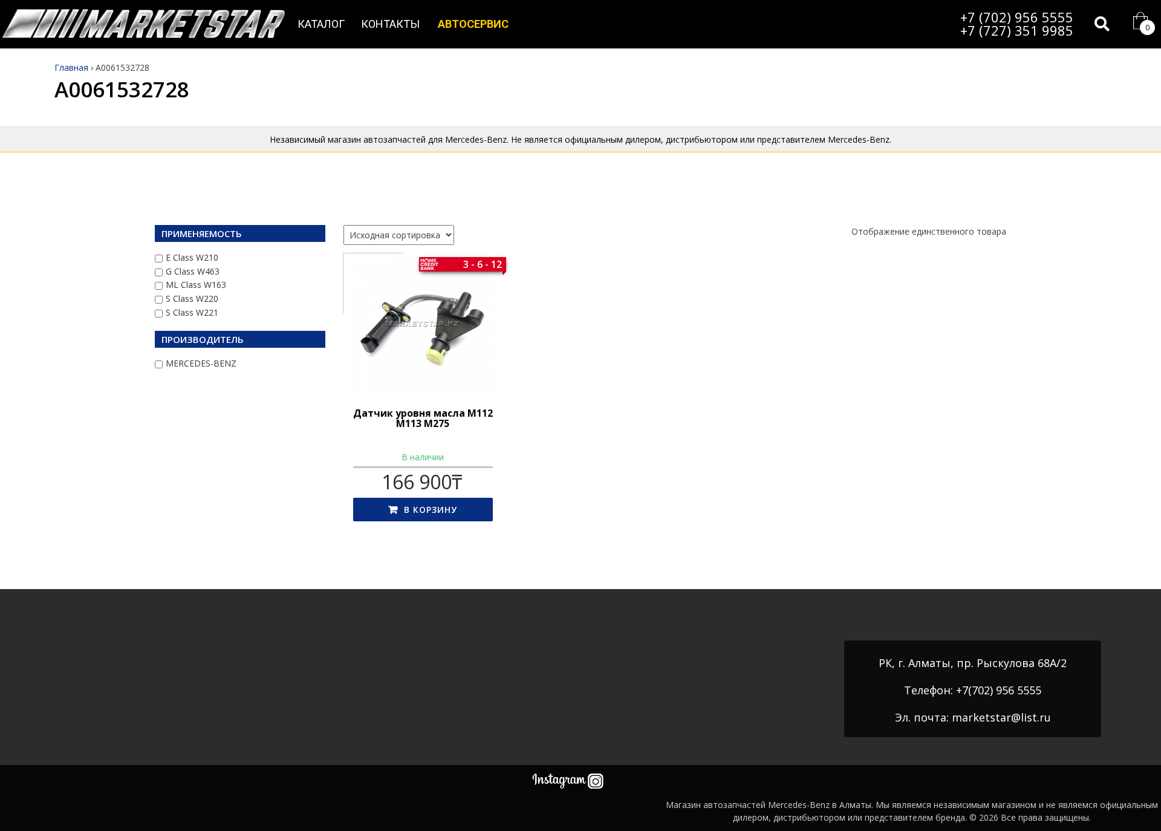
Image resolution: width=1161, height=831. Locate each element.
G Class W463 (193, 271)
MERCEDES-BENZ (201, 363)
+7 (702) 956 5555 (1016, 17)
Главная (71, 67)
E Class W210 (192, 257)
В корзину (430, 509)
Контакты (390, 24)
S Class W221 (192, 312)
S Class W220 (192, 298)
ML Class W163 (196, 284)
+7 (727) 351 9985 (1016, 30)
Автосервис (473, 24)
